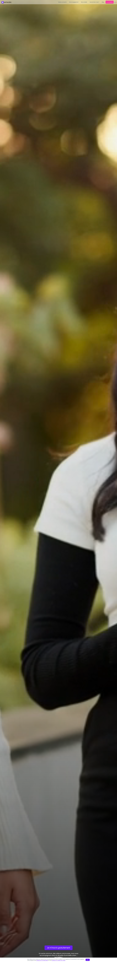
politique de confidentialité (42, 960)
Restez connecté (62, 2)
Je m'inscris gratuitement (58, 947)
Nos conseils (84, 2)
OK (87, 959)
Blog (103, 2)
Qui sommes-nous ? (94, 2)
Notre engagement (73, 2)
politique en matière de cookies (58, 960)
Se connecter (109, 2)
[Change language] (115, 2)
